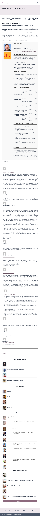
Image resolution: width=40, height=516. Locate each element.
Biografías (4, 10)
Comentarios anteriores (6, 164)
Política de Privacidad (18, 510)
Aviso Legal (10, 510)
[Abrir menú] (37, 2)
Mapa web (34, 510)
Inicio (2, 10)
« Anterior (3, 353)
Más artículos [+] (20, 501)
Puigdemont (30, 36)
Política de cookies (27, 510)
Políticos (8, 10)
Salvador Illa (14, 36)
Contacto (6, 510)
